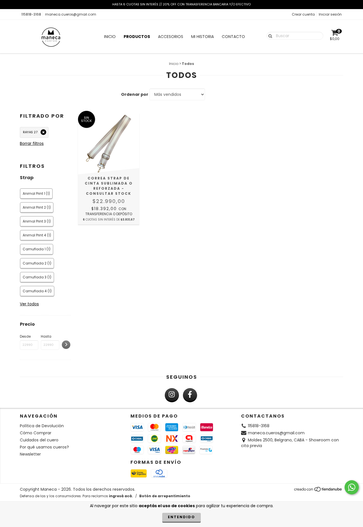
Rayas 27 (30, 132)
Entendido (181, 517)
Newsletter (30, 454)
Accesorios (170, 36)
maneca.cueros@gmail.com (70, 14)
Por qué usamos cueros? (44, 447)
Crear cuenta (303, 14)
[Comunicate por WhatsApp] (352, 487)
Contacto (233, 36)
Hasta (46, 336)
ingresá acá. (121, 496)
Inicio (110, 36)
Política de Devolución (42, 426)
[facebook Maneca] (190, 395)
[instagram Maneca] (172, 395)
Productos (137, 36)
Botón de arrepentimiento (164, 496)
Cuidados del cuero (39, 440)
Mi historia (202, 36)
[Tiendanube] (318, 490)
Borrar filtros (32, 143)
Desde (25, 336)
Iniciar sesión (330, 14)
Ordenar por (134, 94)
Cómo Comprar (35, 433)
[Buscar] (269, 35)
